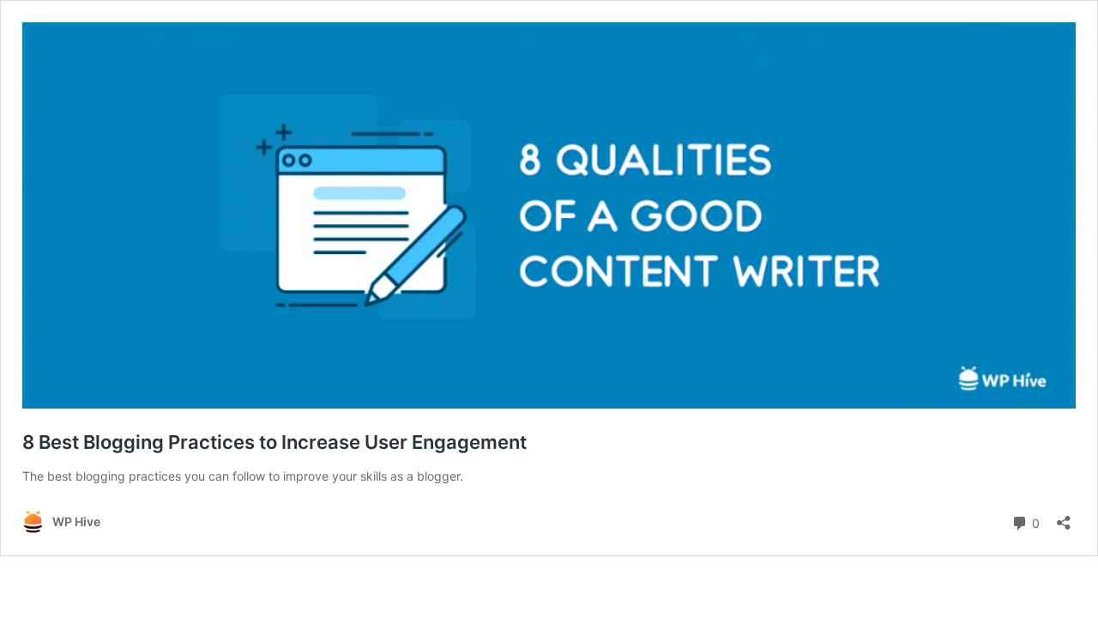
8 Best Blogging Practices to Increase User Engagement (274, 442)
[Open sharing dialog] (1064, 517)
